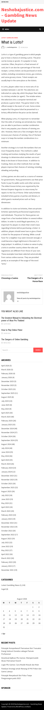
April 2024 (5, 460)
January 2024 (6, 472)
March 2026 (5, 369)
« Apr (3, 633)
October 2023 (6, 483)
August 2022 (6, 538)
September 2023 (7, 487)
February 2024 (6, 468)
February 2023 (6, 515)
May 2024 (5, 456)
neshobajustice (12, 47)
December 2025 (7, 381)
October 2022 (6, 530)
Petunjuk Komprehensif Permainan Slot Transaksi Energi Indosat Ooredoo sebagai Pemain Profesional (21, 651)
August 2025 (6, 397)
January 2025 (6, 424)
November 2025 (7, 385)
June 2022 (5, 546)
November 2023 (7, 479)
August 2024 (6, 444)
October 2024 (6, 436)
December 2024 (7, 428)
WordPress (20, 707)
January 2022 (6, 566)
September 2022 (7, 534)
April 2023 (5, 507)
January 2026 (6, 377)
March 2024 (5, 464)
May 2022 (5, 550)
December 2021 (7, 570)
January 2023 (6, 519)
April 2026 (5, 365)
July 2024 (5, 448)
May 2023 (5, 503)
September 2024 (7, 440)
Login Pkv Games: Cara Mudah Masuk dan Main (20, 664)
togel (3, 589)
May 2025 (5, 409)
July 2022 (5, 542)
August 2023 (6, 491)
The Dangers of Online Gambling (14, 339)
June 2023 (5, 499)
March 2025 (5, 416)
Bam (29, 707)
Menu (7, 29)
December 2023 (7, 475)
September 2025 (7, 393)
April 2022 (5, 554)
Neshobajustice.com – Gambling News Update (22, 15)
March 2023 (5, 511)
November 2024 (7, 432)
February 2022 (6, 562)
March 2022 (5, 558)
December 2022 (7, 523)
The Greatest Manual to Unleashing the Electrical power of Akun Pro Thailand (21, 319)
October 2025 (6, 389)
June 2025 (5, 405)
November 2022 (7, 527)
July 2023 (5, 495)
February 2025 (6, 420)
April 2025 (5, 413)
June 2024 (5, 452)
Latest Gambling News (9, 38)
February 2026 (6, 373)
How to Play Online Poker (11, 330)
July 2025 (5, 401)
